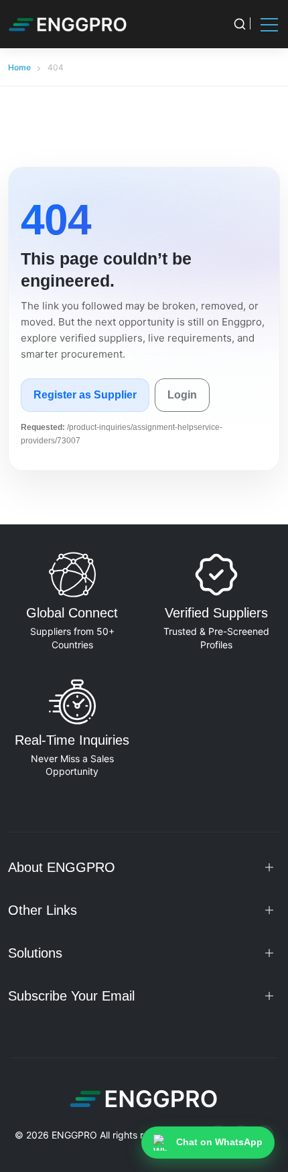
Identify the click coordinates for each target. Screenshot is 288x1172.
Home (19, 67)
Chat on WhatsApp (219, 1142)
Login (182, 394)
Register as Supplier (85, 394)
